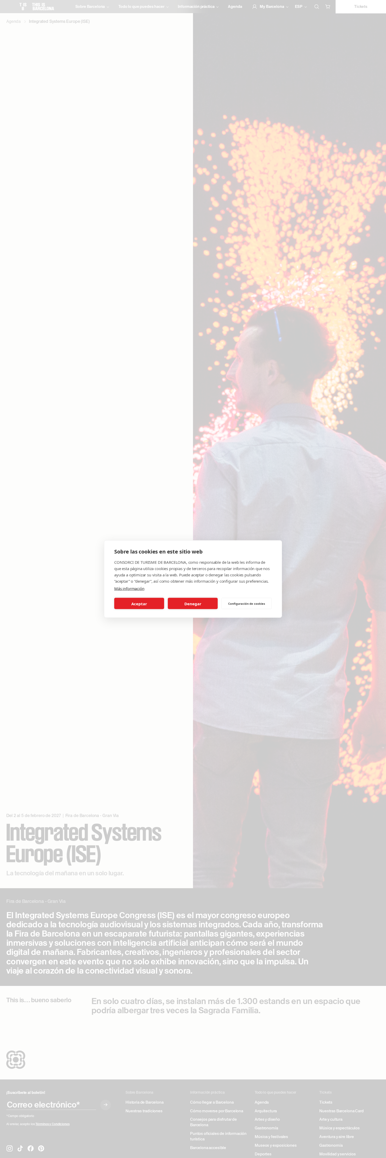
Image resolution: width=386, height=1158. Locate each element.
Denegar (192, 603)
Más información (129, 588)
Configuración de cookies (246, 603)
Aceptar (139, 603)
